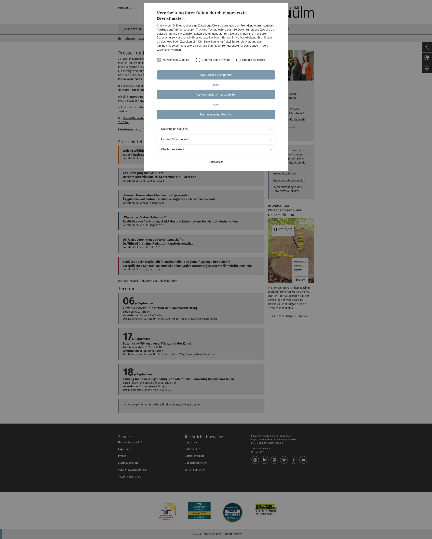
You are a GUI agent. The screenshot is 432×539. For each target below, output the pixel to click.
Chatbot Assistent (253, 59)
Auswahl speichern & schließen (216, 94)
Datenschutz (216, 161)
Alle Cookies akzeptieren (216, 74)
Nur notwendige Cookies (216, 114)
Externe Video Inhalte (216, 59)
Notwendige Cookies (176, 59)
